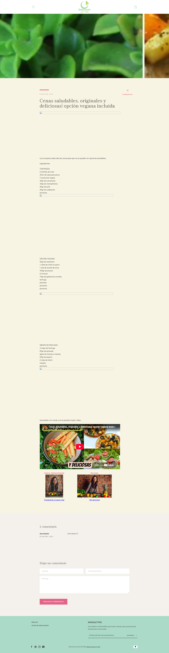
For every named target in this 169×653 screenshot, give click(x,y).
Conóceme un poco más (54, 500)
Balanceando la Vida (93, 647)
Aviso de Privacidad (40, 625)
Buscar (35, 622)
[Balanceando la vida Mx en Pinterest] (35, 647)
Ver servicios (94, 500)
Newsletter (95, 622)
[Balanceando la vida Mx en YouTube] (43, 647)
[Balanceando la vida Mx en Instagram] (39, 647)
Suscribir (130, 635)
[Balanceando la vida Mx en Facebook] (31, 647)
